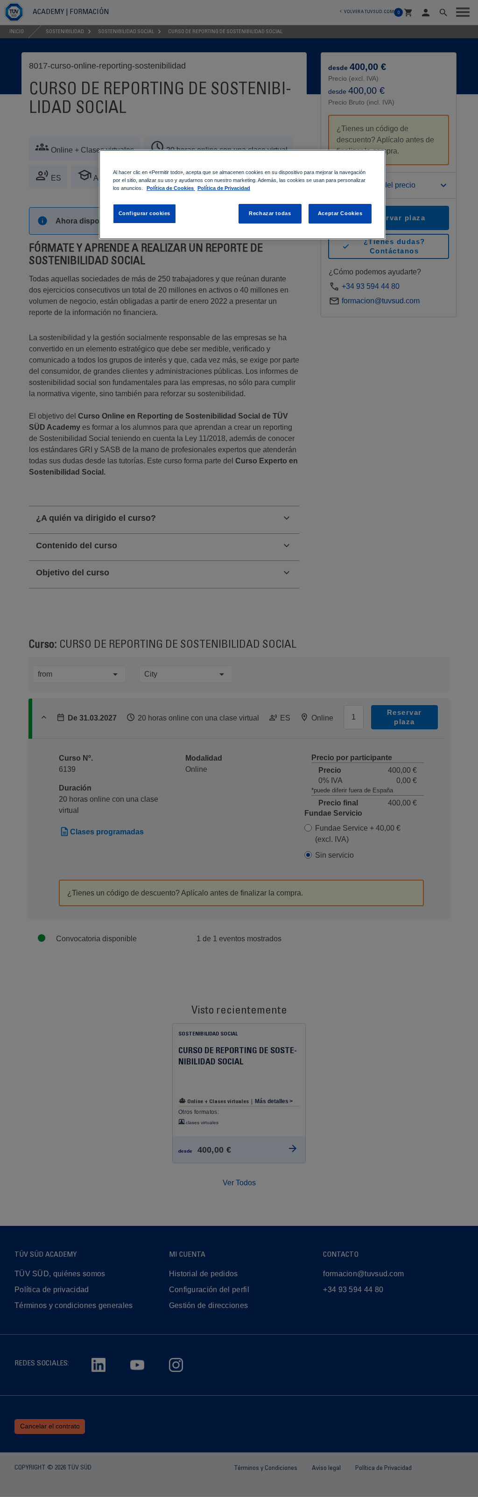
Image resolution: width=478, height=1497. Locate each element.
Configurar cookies (144, 213)
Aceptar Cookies (340, 213)
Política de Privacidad (223, 188)
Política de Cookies (171, 188)
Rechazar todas (270, 213)
